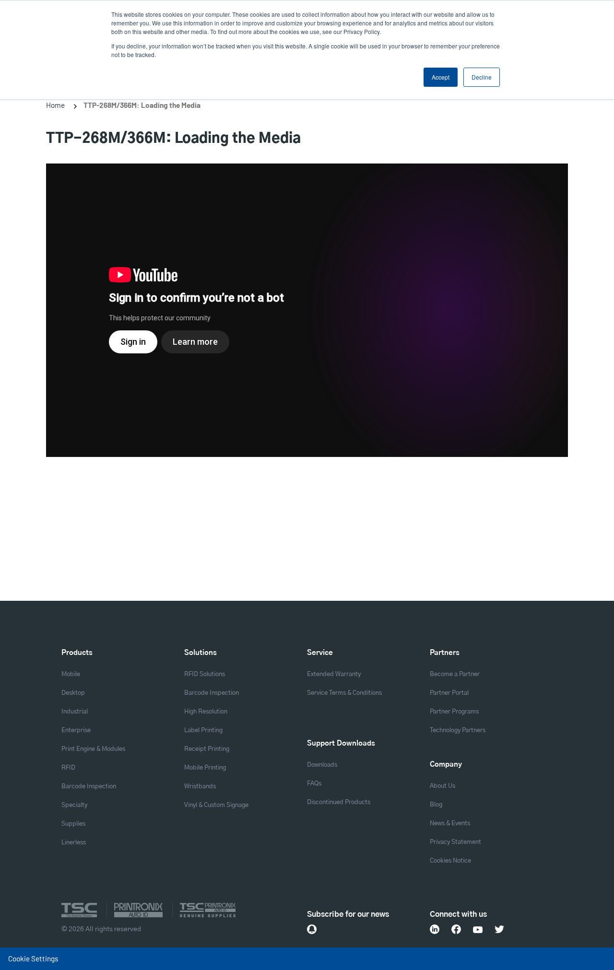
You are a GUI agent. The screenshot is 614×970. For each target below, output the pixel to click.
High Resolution (205, 712)
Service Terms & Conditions (344, 693)
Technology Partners (457, 730)
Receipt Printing (206, 749)
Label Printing (203, 730)
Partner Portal (449, 693)
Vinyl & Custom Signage (216, 805)
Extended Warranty (334, 674)
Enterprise (76, 730)
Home (55, 105)
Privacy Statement (455, 842)
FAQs (314, 784)
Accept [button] (440, 77)
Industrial (74, 712)
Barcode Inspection (88, 786)
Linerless (73, 843)
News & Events (450, 823)
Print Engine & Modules (93, 749)
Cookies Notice (450, 861)
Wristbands (200, 786)
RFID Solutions (204, 674)
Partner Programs (454, 712)
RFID (68, 768)
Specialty (74, 805)
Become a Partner (455, 674)
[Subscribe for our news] (312, 929)
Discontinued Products (338, 802)
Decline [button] (482, 77)
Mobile (70, 674)
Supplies (73, 824)
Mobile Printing (205, 768)
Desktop (73, 693)
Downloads (322, 765)
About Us (442, 786)
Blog (436, 805)
